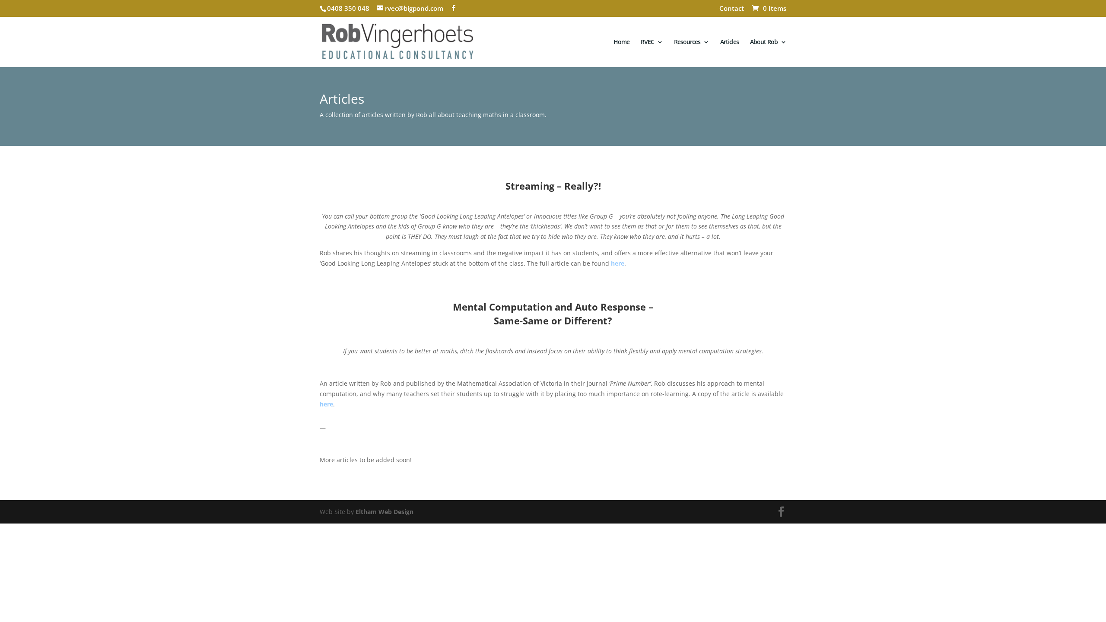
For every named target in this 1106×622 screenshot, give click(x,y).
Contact (731, 9)
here (617, 263)
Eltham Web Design (384, 512)
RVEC (647, 42)
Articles (729, 42)
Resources (687, 42)
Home (621, 42)
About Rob (764, 42)
